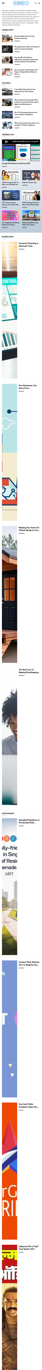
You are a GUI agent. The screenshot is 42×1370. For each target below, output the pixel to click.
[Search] (39, 3)
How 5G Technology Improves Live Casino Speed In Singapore (25, 113)
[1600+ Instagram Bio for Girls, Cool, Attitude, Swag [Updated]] (11, 175)
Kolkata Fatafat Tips (29, 182)
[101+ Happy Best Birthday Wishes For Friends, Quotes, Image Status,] (11, 215)
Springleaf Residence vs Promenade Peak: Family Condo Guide (29, 822)
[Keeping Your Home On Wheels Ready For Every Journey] (9, 594)
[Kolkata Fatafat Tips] (31, 175)
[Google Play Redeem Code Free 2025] (21, 150)
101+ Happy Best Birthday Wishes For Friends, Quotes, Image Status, (10, 224)
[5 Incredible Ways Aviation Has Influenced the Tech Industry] (7, 91)
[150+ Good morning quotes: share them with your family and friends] (11, 195)
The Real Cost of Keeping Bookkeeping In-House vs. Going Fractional (28, 673)
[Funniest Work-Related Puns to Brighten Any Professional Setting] (9, 1028)
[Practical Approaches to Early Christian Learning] (7, 38)
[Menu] (3, 3)
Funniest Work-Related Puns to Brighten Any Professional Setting (29, 965)
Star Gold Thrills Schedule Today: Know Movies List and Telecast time (28, 1108)
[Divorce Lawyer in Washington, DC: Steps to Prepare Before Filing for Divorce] (7, 72)
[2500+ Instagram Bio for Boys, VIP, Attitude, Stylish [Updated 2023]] (31, 195)
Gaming (5, 160)
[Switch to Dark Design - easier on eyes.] (36, 3)
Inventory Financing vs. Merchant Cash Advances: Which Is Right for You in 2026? (29, 247)
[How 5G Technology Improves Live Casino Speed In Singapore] (7, 114)
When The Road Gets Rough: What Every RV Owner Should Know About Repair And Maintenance (26, 102)
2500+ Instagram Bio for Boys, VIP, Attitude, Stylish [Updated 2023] (31, 204)
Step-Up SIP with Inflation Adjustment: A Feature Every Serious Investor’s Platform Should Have (26, 59)
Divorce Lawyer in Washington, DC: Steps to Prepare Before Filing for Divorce (26, 72)
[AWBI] (21, 3)
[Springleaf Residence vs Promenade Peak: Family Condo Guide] (9, 886)
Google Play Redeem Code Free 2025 (16, 163)
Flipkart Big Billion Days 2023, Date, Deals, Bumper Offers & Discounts (30, 225)
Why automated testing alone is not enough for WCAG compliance (26, 124)
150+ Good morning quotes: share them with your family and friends (10, 204)
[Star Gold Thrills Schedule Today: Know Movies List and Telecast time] (9, 1171)
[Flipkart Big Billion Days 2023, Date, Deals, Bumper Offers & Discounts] (31, 215)
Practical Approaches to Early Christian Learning (24, 37)
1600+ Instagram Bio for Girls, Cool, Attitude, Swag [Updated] (11, 184)
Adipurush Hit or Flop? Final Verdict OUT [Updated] (28, 1249)
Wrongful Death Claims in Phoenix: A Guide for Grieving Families (26, 48)
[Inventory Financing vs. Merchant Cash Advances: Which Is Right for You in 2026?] (9, 310)
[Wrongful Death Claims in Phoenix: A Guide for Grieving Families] (7, 49)
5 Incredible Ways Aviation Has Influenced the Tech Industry (25, 90)
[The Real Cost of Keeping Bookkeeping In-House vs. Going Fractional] (9, 736)
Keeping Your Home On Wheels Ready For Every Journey (29, 530)
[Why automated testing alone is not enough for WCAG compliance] (7, 125)
